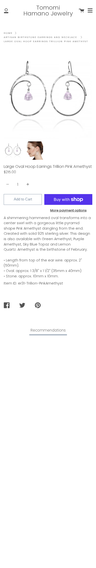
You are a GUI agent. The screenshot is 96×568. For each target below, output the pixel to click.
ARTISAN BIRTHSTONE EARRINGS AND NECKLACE (40, 37)
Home (8, 33)
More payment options (68, 210)
